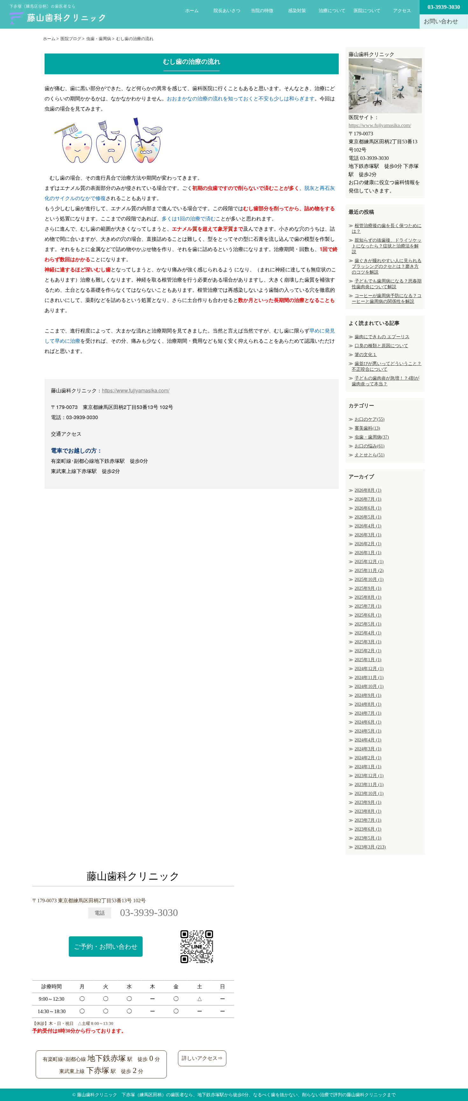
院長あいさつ (227, 10)
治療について (332, 10)
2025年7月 (368, 606)
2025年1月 (368, 659)
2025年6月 (368, 615)
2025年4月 (368, 633)
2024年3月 (368, 749)
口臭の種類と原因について (381, 345)
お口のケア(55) (370, 419)
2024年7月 (368, 713)
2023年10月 (369, 793)
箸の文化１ (366, 354)
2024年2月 (368, 757)
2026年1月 (368, 552)
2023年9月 (368, 802)
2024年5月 (368, 731)
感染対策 (297, 10)
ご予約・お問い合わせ (106, 946)
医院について (367, 10)
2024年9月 (368, 695)
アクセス (402, 10)
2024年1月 (368, 766)
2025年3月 (368, 642)
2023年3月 (370, 847)
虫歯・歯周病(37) (372, 437)
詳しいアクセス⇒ (202, 1058)
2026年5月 (368, 517)
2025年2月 (368, 650)
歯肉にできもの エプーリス (382, 336)
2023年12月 (369, 775)
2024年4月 (368, 740)
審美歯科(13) (367, 428)
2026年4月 (368, 526)
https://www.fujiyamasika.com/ (135, 390)
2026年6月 (368, 508)
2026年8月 (368, 490)
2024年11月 (369, 677)
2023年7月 (368, 820)
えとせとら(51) (370, 455)
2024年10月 (369, 686)
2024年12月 (369, 668)
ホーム (192, 10)
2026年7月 (368, 499)
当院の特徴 (262, 10)
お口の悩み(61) (370, 446)
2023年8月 (368, 811)
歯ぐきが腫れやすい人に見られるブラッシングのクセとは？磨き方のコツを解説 (387, 266)
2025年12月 (369, 561)
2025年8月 (368, 597)
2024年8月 (368, 704)
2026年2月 (368, 543)
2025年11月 (369, 570)
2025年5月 (368, 624)
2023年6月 (368, 829)
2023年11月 (369, 784)
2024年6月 (368, 722)
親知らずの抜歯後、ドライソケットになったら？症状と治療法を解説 (387, 246)
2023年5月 (368, 838)
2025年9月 (368, 588)
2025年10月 (369, 579)
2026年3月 (368, 535)
